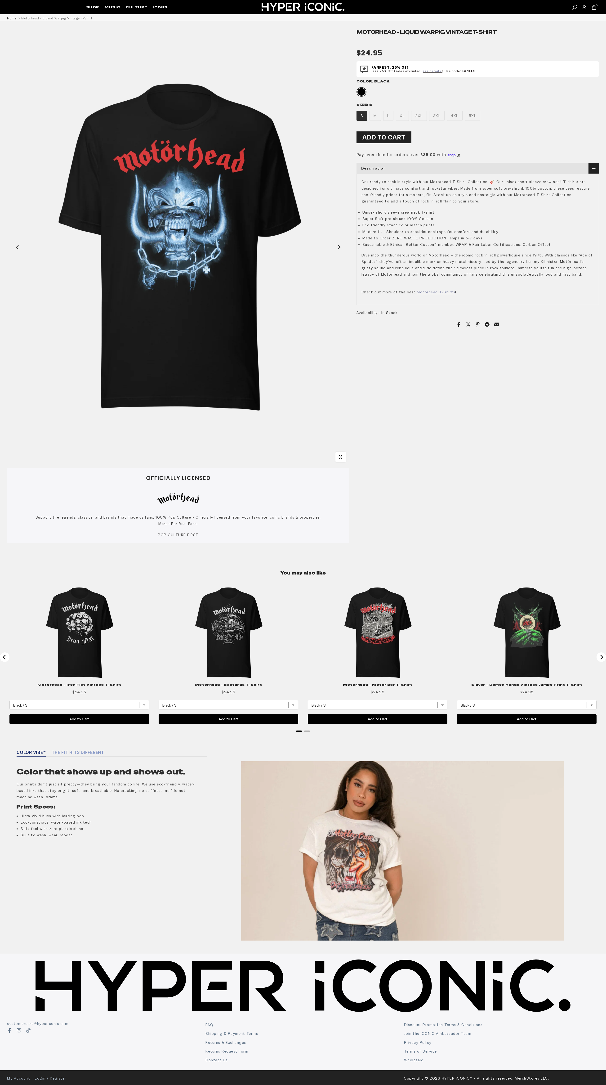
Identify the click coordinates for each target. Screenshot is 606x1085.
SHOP (92, 7)
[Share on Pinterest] (477, 324)
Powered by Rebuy (303, 737)
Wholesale (413, 1060)
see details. (432, 71)
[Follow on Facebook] (9, 1030)
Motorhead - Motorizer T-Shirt (377, 684)
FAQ (209, 1024)
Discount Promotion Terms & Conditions (443, 1024)
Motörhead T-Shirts (436, 292)
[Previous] (18, 247)
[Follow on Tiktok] (28, 1030)
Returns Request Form (226, 1051)
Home (12, 18)
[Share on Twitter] (468, 324)
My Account (18, 1078)
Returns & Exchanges (225, 1042)
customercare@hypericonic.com (37, 1023)
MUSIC (112, 7)
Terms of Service (420, 1051)
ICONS (160, 7)
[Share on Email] (496, 324)
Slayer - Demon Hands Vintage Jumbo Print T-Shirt (526, 684)
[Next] (339, 247)
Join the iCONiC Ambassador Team (438, 1033)
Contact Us (216, 1060)
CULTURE (136, 7)
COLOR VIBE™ (31, 752)
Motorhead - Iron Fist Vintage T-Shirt (79, 684)
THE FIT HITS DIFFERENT (78, 752)
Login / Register (50, 1078)
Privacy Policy (418, 1042)
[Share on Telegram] (487, 324)
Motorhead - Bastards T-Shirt (228, 684)
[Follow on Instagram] (19, 1030)
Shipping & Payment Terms (231, 1033)
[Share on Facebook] (458, 324)
